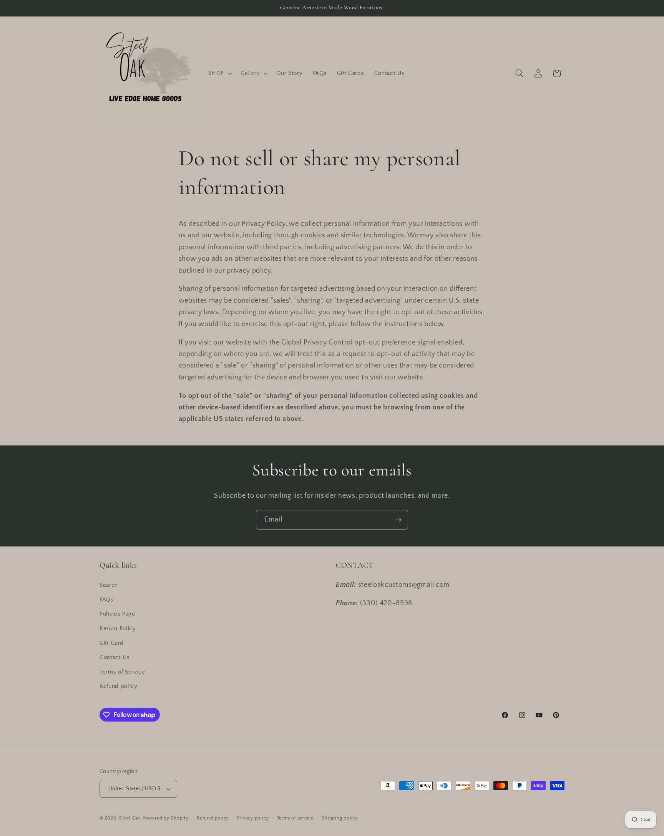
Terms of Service (122, 672)
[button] (219, 73)
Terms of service (295, 818)
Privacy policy (253, 818)
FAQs (107, 599)
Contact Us (115, 657)
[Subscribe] (398, 520)
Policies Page (117, 614)
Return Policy (118, 628)
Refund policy (119, 686)
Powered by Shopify (166, 818)
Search (109, 585)
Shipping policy (340, 818)
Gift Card (112, 643)
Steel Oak (130, 818)
